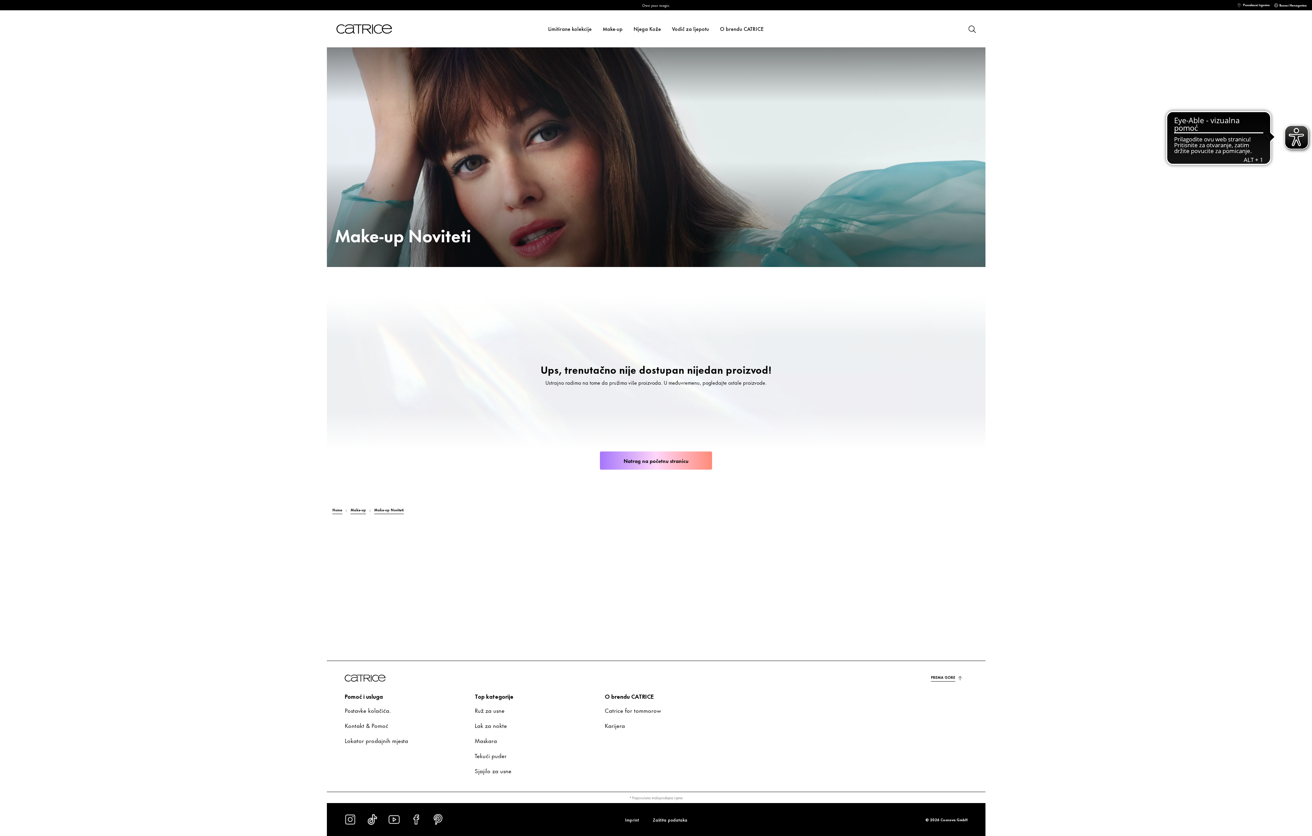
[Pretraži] (972, 29)
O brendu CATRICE (742, 29)
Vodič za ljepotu (690, 29)
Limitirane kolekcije (570, 29)
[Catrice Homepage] (372, 29)
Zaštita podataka (670, 819)
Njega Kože (647, 29)
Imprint (632, 819)
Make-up (613, 29)
